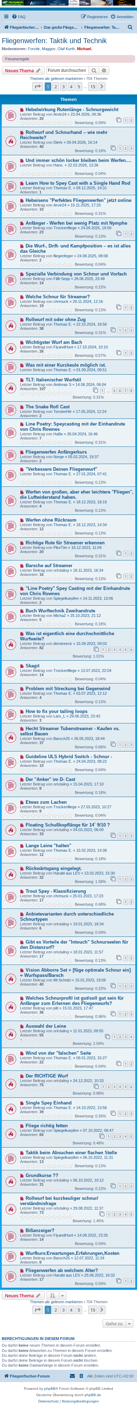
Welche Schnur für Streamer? (58, 296)
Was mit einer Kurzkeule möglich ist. (66, 365)
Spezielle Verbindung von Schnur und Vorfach (76, 274)
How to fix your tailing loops (56, 711)
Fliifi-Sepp (61, 279)
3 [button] (63, 86)
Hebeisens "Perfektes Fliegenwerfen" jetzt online (78, 200)
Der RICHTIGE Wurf (47, 1076)
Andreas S (62, 384)
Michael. (84, 49)
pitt (55, 1008)
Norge (58, 457)
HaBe (58, 434)
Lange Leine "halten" (48, 845)
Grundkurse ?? (42, 1175)
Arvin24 (59, 114)
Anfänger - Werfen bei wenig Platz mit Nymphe (76, 223)
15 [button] (92, 86)
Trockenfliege (65, 228)
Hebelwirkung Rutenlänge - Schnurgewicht (72, 109)
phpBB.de (93, 1395)
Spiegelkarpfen (66, 598)
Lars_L (59, 716)
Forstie (34, 49)
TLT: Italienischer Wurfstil (53, 379)
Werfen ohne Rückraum (51, 520)
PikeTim (60, 547)
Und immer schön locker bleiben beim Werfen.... (78, 160)
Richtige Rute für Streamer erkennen (65, 542)
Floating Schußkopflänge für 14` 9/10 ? (68, 825)
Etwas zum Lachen (46, 802)
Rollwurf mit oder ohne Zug (56, 319)
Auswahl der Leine (46, 1026)
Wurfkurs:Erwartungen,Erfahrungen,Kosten (72, 1253)
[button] (37, 86)
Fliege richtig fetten (47, 1125)
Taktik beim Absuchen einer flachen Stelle (71, 1152)
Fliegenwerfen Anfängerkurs (56, 452)
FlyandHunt (63, 347)
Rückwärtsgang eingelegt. (54, 868)
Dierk (58, 142)
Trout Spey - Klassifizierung (56, 891)
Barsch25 (61, 738)
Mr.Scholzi (62, 980)
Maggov (49, 49)
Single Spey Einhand (49, 1103)
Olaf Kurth (66, 49)
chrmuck (60, 301)
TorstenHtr (62, 411)
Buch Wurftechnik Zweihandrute (60, 610)
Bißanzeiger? (40, 1230)
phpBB (50, 1388)
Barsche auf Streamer (49, 565)
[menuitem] (19, 17)
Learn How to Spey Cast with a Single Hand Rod (78, 183)
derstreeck (62, 643)
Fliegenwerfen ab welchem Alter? (62, 1270)
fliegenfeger (63, 256)
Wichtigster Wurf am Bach (54, 342)
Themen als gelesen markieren (56, 78)
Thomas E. (62, 188)
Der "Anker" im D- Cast (50, 779)
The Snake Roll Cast (48, 406)
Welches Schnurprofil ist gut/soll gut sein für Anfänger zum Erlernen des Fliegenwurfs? (72, 1000)
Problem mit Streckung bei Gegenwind (68, 688)
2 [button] (55, 86)
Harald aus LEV (66, 873)
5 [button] (79, 86)
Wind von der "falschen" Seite (58, 1053)
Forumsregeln (17, 59)
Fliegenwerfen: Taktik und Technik (54, 41)
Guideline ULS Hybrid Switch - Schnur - (69, 756)
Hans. (58, 165)
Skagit (32, 665)
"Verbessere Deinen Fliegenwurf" (61, 469)
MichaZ (59, 615)
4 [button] (71, 86)
